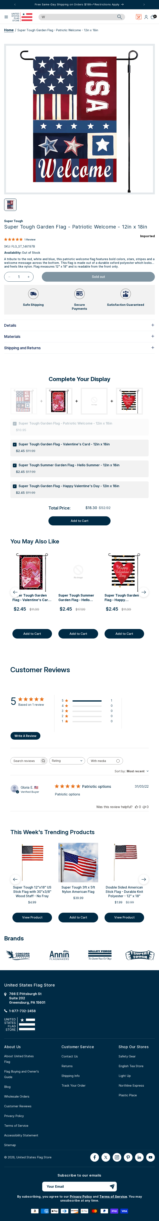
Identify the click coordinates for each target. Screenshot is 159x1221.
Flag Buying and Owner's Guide (21, 1074)
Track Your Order (73, 1085)
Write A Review (25, 736)
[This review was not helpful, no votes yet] (144, 807)
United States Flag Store (34, 1157)
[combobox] (77, 17)
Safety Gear (127, 1056)
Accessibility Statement (21, 1135)
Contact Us (69, 1056)
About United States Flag (19, 1059)
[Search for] (119, 17)
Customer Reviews (17, 1106)
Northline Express (131, 1085)
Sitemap (10, 1145)
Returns (67, 1066)
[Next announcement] (144, 4)
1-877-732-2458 (22, 1011)
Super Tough (13, 221)
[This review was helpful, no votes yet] (136, 807)
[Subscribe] (112, 1186)
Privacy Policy (14, 1116)
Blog (7, 1087)
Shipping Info (70, 1076)
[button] (6, 17)
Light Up (125, 1076)
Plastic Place (128, 1095)
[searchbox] (25, 760)
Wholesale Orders (16, 1096)
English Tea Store (131, 1066)
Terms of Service (16, 1126)
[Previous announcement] (14, 4)
